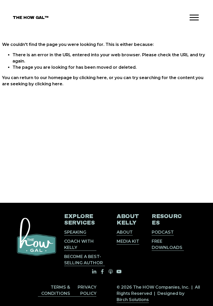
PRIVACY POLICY (87, 290)
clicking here (93, 77)
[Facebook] (102, 271)
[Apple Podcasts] (110, 271)
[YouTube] (119, 271)
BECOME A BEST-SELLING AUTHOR (83, 259)
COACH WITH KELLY (79, 244)
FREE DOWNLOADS (167, 244)
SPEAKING (75, 232)
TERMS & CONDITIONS (55, 290)
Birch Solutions (133, 299)
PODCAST (163, 232)
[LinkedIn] (94, 271)
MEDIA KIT (128, 241)
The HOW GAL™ (30, 17)
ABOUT (125, 232)
